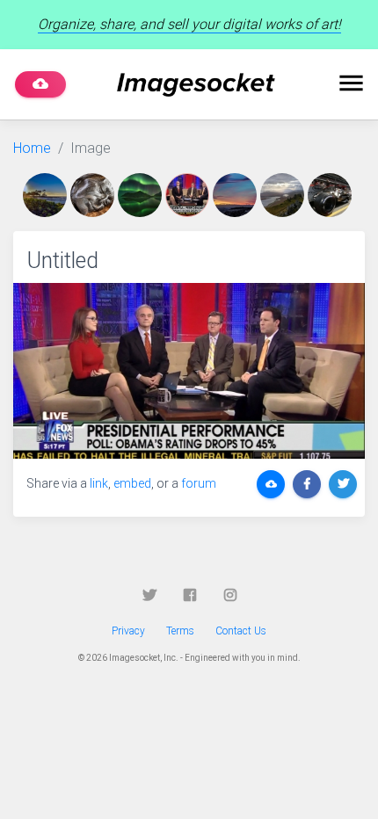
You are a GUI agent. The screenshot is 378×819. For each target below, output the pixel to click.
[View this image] (46, 195)
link (99, 483)
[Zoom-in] (189, 371)
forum (198, 483)
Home (32, 148)
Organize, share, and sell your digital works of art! (189, 24)
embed (132, 483)
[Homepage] (196, 85)
